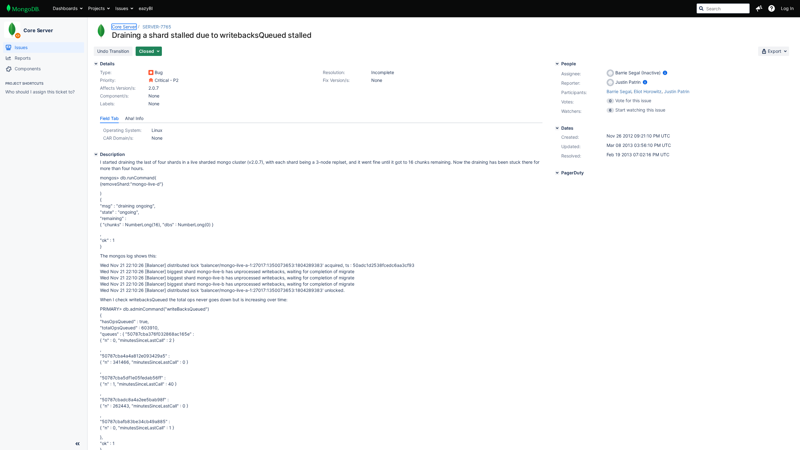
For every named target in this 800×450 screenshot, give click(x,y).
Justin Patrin (676, 91)
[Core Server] (12, 29)
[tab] (109, 118)
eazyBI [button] (146, 8)
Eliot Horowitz (648, 91)
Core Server (38, 30)
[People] (557, 64)
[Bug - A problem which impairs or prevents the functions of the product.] (150, 72)
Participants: (574, 92)
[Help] (772, 8)
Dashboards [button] (65, 8)
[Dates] (557, 128)
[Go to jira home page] (23, 8)
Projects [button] (96, 8)
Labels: (107, 103)
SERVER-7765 (156, 26)
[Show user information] (665, 72)
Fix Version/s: (336, 80)
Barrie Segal (619, 91)
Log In (787, 8)
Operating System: (122, 130)
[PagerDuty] (557, 173)
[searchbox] (723, 8)
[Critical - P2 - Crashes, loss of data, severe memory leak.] (150, 80)
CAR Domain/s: (118, 138)
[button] (759, 8)
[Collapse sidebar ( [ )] (77, 443)
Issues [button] (121, 8)
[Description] (96, 154)
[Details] (96, 64)
